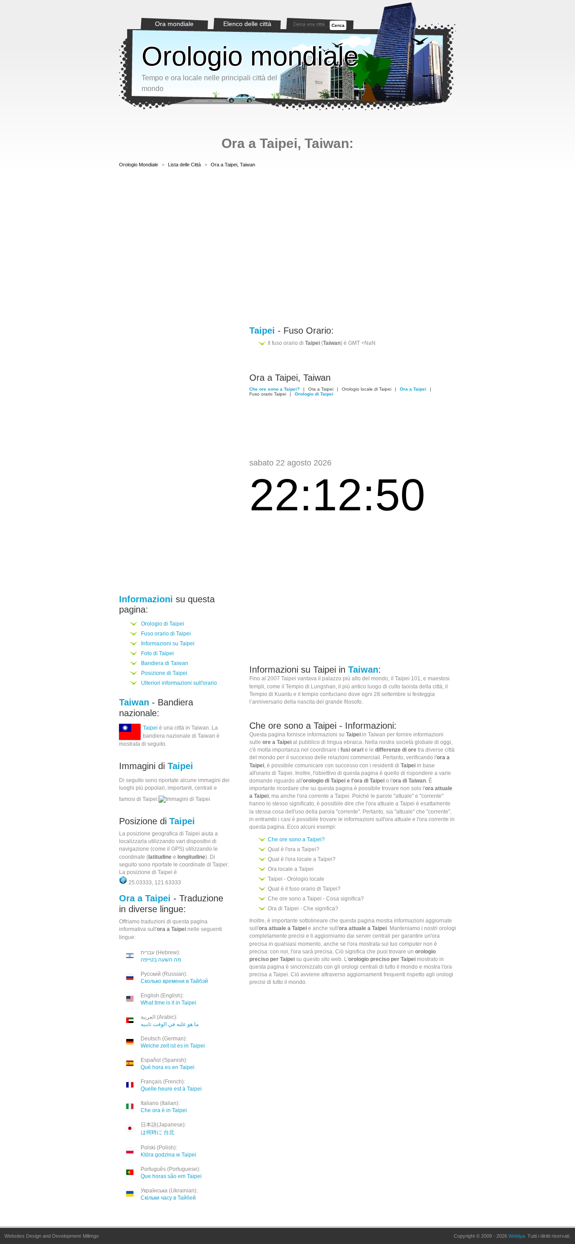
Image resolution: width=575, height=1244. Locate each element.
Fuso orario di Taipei (166, 634)
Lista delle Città (184, 164)
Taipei (150, 728)
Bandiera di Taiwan (164, 663)
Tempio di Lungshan (311, 686)
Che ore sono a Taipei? (296, 839)
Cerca (338, 25)
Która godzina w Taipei (168, 1155)
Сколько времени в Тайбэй (174, 981)
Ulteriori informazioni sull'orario (179, 683)
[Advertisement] (287, 248)
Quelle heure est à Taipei (171, 1089)
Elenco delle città (247, 23)
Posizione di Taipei (164, 673)
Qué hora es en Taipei (168, 1067)
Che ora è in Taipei (164, 1110)
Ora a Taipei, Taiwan (233, 164)
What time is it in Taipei (168, 1003)
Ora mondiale (174, 23)
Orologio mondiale (250, 56)
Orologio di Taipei (162, 624)
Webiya (517, 1236)
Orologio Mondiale (138, 164)
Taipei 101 (407, 678)
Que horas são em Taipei (171, 1176)
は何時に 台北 (157, 1132)
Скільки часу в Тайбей (168, 1198)
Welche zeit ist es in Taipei (173, 1046)
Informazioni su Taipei (168, 643)
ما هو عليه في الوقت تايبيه (170, 1024)
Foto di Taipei (157, 653)
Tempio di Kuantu (270, 694)
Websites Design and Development (42, 1236)
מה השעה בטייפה (161, 960)
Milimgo (91, 1236)
